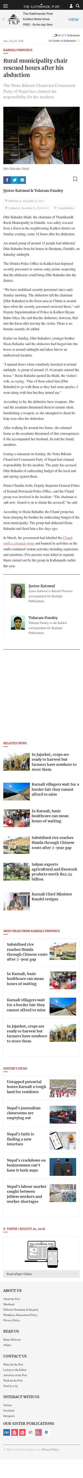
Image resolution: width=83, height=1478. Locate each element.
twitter (14, 180)
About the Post (11, 1299)
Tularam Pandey (48, 191)
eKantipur (6, 1432)
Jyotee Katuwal (16, 191)
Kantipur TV (46, 1432)
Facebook (8, 1410)
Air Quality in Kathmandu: (64, 40)
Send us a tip (10, 1386)
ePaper (7, 1345)
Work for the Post (13, 1380)
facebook (7, 180)
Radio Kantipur (38, 1432)
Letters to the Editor (14, 1370)
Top (78, 1461)
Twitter (7, 1405)
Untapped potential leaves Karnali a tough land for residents (26, 1087)
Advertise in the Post (15, 1375)
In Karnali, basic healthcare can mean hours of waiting (25, 979)
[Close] (3, 19)
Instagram (9, 1416)
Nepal (22, 1432)
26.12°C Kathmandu (69, 35)
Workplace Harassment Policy (20, 1315)
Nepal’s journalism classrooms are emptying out (24, 1113)
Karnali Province (18, 50)
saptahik (14, 1432)
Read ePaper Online (19, 1274)
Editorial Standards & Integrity (21, 1309)
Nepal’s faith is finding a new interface (20, 1139)
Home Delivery (12, 1339)
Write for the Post (13, 1364)
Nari (30, 1432)
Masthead (8, 1304)
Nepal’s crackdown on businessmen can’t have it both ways (26, 1165)
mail (22, 180)
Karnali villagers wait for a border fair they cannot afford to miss (26, 1005)
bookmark (75, 179)
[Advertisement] (41, 696)
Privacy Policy (11, 1320)
